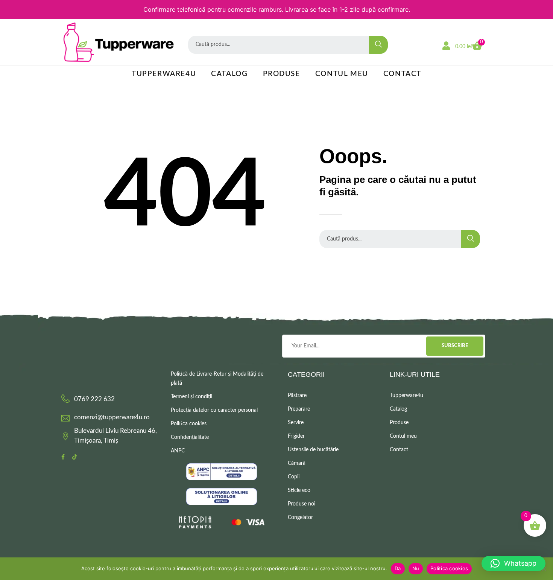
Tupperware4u (164, 74)
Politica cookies (189, 423)
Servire (296, 422)
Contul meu (341, 74)
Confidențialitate (190, 437)
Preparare (299, 409)
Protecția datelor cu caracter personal (214, 410)
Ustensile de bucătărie (313, 449)
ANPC (178, 451)
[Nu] (543, 568)
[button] (513, 563)
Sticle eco (299, 490)
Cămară (296, 463)
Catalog (229, 74)
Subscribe (455, 345)
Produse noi (301, 504)
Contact (402, 74)
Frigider (296, 436)
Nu (415, 568)
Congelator (300, 517)
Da (398, 568)
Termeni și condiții (191, 396)
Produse (281, 74)
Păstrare (297, 395)
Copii (293, 477)
